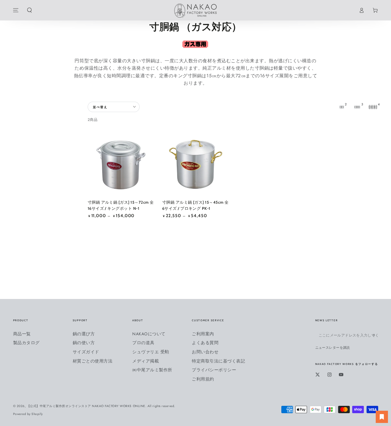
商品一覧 (22, 334)
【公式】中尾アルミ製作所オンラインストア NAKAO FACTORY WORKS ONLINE (86, 406)
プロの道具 (143, 343)
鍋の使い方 (84, 343)
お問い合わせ (205, 352)
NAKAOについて (149, 334)
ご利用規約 (203, 379)
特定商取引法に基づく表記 (218, 361)
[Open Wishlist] (382, 417)
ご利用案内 (203, 334)
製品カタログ (26, 343)
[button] (29, 10)
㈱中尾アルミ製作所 (152, 370)
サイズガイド (86, 352)
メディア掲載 (145, 361)
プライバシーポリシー (214, 370)
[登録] (375, 335)
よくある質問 (205, 343)
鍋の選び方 (84, 334)
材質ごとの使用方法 (93, 361)
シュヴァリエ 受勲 (150, 352)
